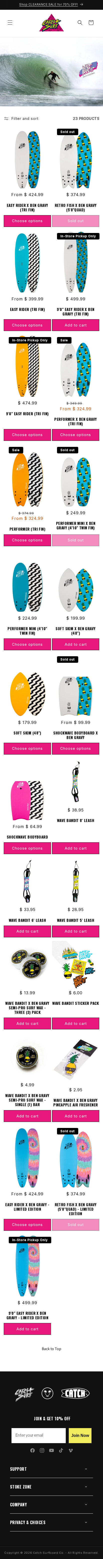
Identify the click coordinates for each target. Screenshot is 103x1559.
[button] (10, 22)
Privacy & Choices (28, 1522)
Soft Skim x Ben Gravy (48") (76, 630)
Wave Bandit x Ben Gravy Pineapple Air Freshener (75, 1102)
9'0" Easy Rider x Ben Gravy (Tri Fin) (75, 311)
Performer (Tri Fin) (28, 529)
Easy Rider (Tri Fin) (27, 309)
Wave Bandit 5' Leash (75, 920)
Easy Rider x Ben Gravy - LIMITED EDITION (27, 1206)
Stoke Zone (21, 1487)
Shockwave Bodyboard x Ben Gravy (75, 735)
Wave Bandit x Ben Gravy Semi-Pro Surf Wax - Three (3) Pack (27, 1007)
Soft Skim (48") (27, 732)
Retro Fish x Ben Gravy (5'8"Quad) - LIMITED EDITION (76, 1209)
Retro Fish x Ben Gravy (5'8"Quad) (76, 207)
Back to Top (51, 1348)
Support (18, 1469)
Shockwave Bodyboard (27, 837)
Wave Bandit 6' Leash (27, 920)
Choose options (27, 220)
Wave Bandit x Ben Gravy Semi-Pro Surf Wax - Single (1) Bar (27, 1100)
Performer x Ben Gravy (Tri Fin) (75, 421)
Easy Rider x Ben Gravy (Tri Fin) (27, 207)
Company (18, 1505)
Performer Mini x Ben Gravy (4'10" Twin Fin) (75, 525)
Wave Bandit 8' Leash (75, 820)
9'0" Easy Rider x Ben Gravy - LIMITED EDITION (27, 1315)
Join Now (80, 1435)
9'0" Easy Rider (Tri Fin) (27, 413)
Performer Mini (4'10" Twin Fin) (27, 630)
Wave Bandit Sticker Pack (75, 1003)
